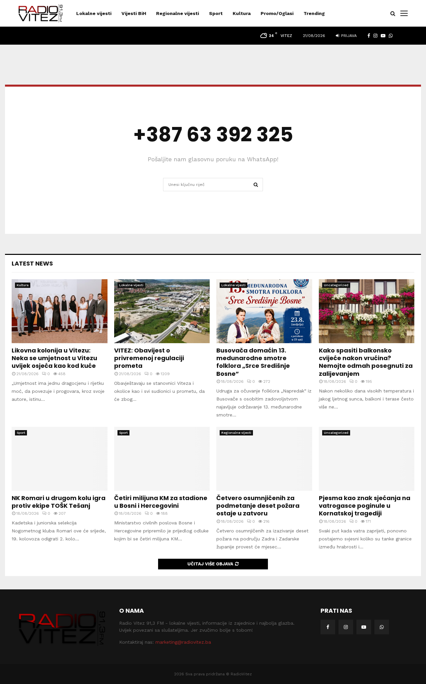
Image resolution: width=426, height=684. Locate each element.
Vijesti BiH (133, 13)
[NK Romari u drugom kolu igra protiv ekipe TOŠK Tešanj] (59, 459)
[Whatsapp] (381, 627)
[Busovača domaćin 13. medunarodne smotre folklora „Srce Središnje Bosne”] (264, 311)
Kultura (242, 13)
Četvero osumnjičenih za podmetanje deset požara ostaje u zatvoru (258, 506)
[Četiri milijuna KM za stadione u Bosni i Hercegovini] (162, 459)
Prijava (348, 35)
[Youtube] (363, 627)
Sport (216, 13)
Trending (314, 13)
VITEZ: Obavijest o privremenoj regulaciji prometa (149, 358)
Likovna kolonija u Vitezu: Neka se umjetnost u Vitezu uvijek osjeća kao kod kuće (54, 358)
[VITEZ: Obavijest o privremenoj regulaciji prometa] (162, 311)
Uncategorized (336, 285)
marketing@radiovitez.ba (183, 642)
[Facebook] (327, 627)
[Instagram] (345, 627)
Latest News (32, 263)
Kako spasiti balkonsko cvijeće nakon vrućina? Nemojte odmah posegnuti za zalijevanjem (366, 362)
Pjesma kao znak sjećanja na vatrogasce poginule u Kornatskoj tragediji (364, 506)
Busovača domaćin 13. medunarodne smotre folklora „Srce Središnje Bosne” (253, 362)
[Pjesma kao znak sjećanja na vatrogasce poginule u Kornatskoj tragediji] (367, 459)
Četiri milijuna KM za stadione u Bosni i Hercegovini (160, 502)
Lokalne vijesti (93, 13)
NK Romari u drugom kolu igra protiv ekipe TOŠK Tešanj (59, 502)
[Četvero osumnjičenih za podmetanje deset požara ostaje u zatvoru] (264, 459)
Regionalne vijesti (177, 13)
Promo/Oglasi (277, 13)
